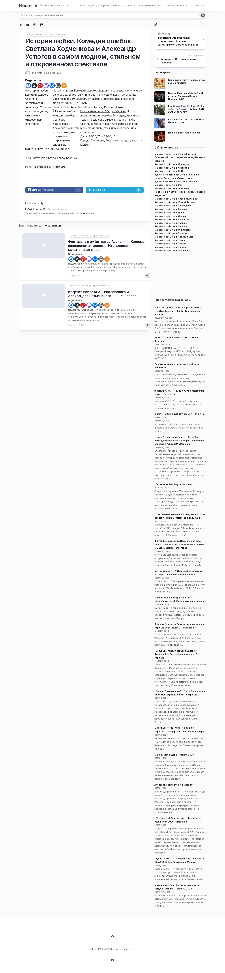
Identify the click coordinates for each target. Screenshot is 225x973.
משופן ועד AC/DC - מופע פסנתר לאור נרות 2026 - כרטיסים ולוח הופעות (179, 392)
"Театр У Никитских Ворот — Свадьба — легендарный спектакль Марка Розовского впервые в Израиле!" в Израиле (179, 440)
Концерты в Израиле (150, 5)
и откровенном (43, 167)
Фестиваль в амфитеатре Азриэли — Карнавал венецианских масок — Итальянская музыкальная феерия (107, 246)
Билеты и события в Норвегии (171, 219)
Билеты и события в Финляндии (172, 229)
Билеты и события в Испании (171, 250)
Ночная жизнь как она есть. (184, 132)
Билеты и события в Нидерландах (173, 236)
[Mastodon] (46, 85)
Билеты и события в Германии (171, 188)
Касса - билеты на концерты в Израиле (46, 34)
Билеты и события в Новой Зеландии (175, 198)
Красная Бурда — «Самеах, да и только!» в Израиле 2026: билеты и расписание (179, 626)
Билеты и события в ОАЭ (168, 185)
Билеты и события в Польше (170, 223)
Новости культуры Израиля (94, 5)
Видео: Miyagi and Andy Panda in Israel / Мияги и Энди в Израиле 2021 (186, 96)
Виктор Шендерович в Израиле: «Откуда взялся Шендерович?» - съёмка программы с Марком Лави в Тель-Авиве (179, 544)
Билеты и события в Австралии (172, 167)
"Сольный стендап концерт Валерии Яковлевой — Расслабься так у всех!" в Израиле (176, 654)
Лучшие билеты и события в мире (173, 178)
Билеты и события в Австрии (171, 209)
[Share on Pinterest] (34, 25)
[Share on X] (21, 25)
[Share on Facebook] (27, 25)
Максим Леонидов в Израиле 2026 (174, 754)
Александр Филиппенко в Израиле (174, 784)
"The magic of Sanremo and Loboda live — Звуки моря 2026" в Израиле (177, 820)
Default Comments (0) (35, 209)
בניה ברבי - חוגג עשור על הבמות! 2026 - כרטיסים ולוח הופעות (179, 416)
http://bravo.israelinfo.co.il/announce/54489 (53, 158)
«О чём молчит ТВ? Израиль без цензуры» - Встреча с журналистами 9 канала (179, 573)
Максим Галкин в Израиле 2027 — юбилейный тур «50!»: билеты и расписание (179, 599)
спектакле (59, 167)
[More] (64, 85)
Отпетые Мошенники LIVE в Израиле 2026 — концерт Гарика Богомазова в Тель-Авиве (179, 516)
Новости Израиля (122, 5)
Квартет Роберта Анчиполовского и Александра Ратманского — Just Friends (102, 294)
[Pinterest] (40, 85)
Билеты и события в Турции (170, 243)
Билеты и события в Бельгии (170, 233)
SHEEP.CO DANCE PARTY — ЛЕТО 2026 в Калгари (176, 339)
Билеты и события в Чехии (169, 240)
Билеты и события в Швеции (170, 226)
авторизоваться (85, 212)
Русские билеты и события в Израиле (176, 181)
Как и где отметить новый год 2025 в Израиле (186, 81)
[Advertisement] (180, 273)
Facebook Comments (57, 209)
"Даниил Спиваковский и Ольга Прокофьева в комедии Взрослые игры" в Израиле (179, 693)
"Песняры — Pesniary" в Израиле (173, 484)
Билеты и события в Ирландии (171, 164)
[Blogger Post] (58, 85)
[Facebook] (28, 85)
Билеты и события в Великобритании (175, 154)
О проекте (196, 5)
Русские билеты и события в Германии (176, 174)
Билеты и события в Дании (169, 212)
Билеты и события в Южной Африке (174, 202)
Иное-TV (28, 5)
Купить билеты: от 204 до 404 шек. (103, 111)
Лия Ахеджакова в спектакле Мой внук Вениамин (176, 366)
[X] (34, 85)
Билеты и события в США (168, 171)
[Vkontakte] (52, 85)
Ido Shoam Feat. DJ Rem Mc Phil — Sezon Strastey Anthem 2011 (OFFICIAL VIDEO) (186, 109)
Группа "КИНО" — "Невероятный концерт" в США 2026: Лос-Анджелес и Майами (179, 860)
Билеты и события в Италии (170, 216)
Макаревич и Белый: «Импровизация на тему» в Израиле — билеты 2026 (177, 887)
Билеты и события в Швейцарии (172, 205)
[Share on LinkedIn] (41, 25)
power (38, 72)
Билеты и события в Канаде (170, 247)
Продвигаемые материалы (172, 299)
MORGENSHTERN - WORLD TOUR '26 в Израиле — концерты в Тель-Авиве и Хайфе (179, 730)
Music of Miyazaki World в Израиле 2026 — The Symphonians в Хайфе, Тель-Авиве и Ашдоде (178, 311)
